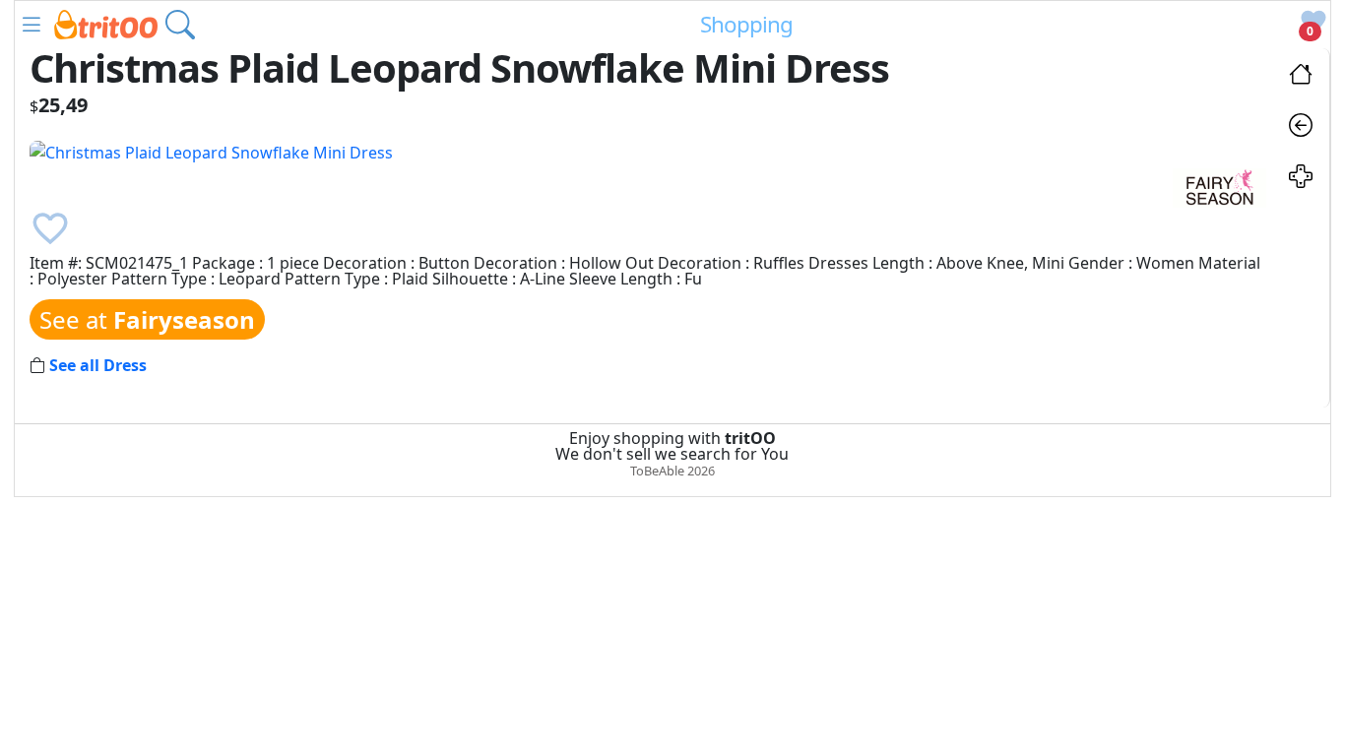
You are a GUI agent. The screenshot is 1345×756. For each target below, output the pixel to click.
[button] (31, 24)
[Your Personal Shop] (1301, 179)
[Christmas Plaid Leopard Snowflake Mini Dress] (211, 150)
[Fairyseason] (1219, 186)
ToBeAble (657, 470)
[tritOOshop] (106, 22)
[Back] (1301, 128)
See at (147, 319)
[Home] (1301, 77)
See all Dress (98, 365)
